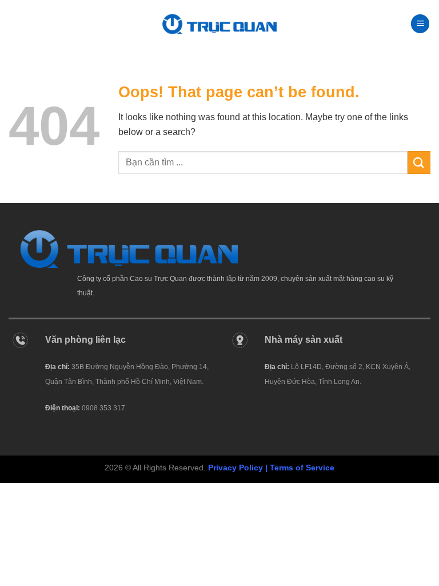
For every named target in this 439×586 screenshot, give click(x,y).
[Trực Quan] (219, 24)
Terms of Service (302, 467)
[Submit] (419, 162)
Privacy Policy (235, 467)
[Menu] (420, 23)
